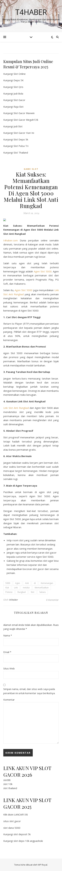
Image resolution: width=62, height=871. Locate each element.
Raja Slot (18, 106)
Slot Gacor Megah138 (26, 119)
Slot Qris (18, 87)
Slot (32, 592)
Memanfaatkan (42, 587)
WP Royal (42, 864)
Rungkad (22, 592)
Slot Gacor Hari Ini (24, 132)
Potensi (8, 592)
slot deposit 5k (22, 834)
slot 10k (7, 784)
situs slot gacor (12, 821)
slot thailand (10, 788)
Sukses (42, 592)
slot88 (7, 780)
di (35, 583)
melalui (26, 587)
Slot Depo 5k (21, 139)
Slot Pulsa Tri (21, 146)
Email (7, 652)
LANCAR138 (21, 814)
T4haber (31, 12)
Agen (17, 583)
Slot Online (20, 73)
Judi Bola (18, 93)
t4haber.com (10, 240)
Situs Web (9, 668)
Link (16, 587)
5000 (7, 583)
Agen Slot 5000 (43, 271)
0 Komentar (52, 599)
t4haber (13, 599)
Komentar (9, 699)
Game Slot (31, 169)
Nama (7, 635)
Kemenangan (47, 583)
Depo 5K (19, 80)
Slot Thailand (21, 152)
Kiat (7, 587)
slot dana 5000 (11, 827)
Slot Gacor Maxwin (24, 113)
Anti (27, 583)
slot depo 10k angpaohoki (28, 840)
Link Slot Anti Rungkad (16, 407)
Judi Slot (18, 126)
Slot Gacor (19, 100)
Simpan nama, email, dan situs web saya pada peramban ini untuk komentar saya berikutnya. (29, 691)
